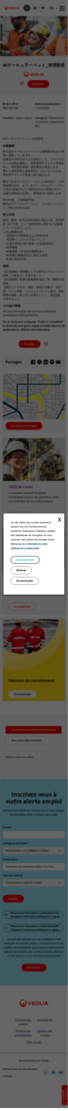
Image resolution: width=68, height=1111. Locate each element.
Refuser (21, 570)
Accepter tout (25, 560)
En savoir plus (25, 580)
